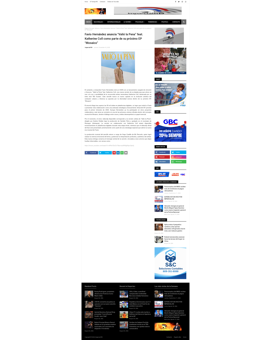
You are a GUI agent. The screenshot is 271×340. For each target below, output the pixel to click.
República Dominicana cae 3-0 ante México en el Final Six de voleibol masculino (139, 304)
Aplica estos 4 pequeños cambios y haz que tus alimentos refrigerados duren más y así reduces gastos (174, 228)
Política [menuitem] (164, 22)
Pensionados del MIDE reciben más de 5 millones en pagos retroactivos (175, 189)
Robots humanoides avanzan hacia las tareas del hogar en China (174, 239)
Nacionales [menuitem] (98, 22)
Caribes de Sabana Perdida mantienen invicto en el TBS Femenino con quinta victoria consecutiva (139, 326)
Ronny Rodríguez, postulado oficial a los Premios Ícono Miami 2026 (104, 294)
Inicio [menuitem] (88, 22)
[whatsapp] (185, 1)
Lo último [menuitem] (127, 22)
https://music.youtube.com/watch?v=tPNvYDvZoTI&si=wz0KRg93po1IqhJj (109, 145)
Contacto (102, 1)
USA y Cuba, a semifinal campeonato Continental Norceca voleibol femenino (138, 294)
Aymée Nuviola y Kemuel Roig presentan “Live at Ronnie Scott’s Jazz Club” (104, 314)
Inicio (86, 1)
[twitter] (179, 1)
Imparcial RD (88, 47)
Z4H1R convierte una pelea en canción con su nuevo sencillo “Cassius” (104, 304)
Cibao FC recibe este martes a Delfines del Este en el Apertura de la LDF (140, 314)
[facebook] (176, 1)
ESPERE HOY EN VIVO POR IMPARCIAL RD (173, 198)
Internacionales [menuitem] (113, 22)
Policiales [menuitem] (139, 22)
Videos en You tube (113, 1)
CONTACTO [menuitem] (176, 22)
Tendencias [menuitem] (152, 22)
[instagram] (182, 1)
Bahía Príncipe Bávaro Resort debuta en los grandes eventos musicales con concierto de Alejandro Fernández (105, 326)
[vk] (162, 161)
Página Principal (89, 28)
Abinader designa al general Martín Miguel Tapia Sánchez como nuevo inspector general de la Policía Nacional (175, 209)
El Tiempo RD (94, 1)
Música (97, 28)
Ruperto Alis (177, 337)
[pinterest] (162, 157)
